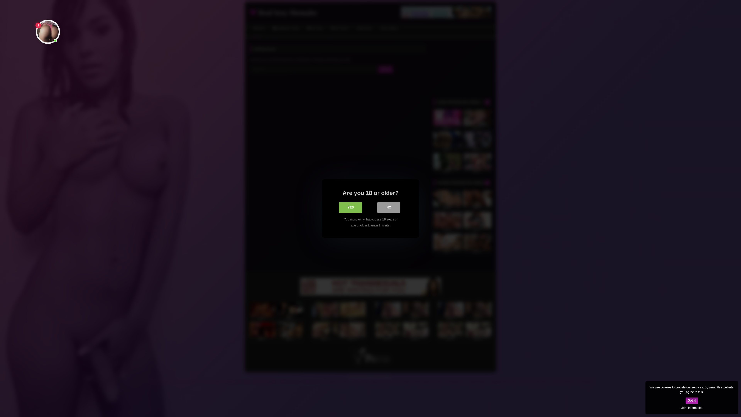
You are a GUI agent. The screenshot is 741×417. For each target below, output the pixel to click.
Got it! (692, 400)
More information (691, 407)
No (389, 207)
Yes (351, 207)
